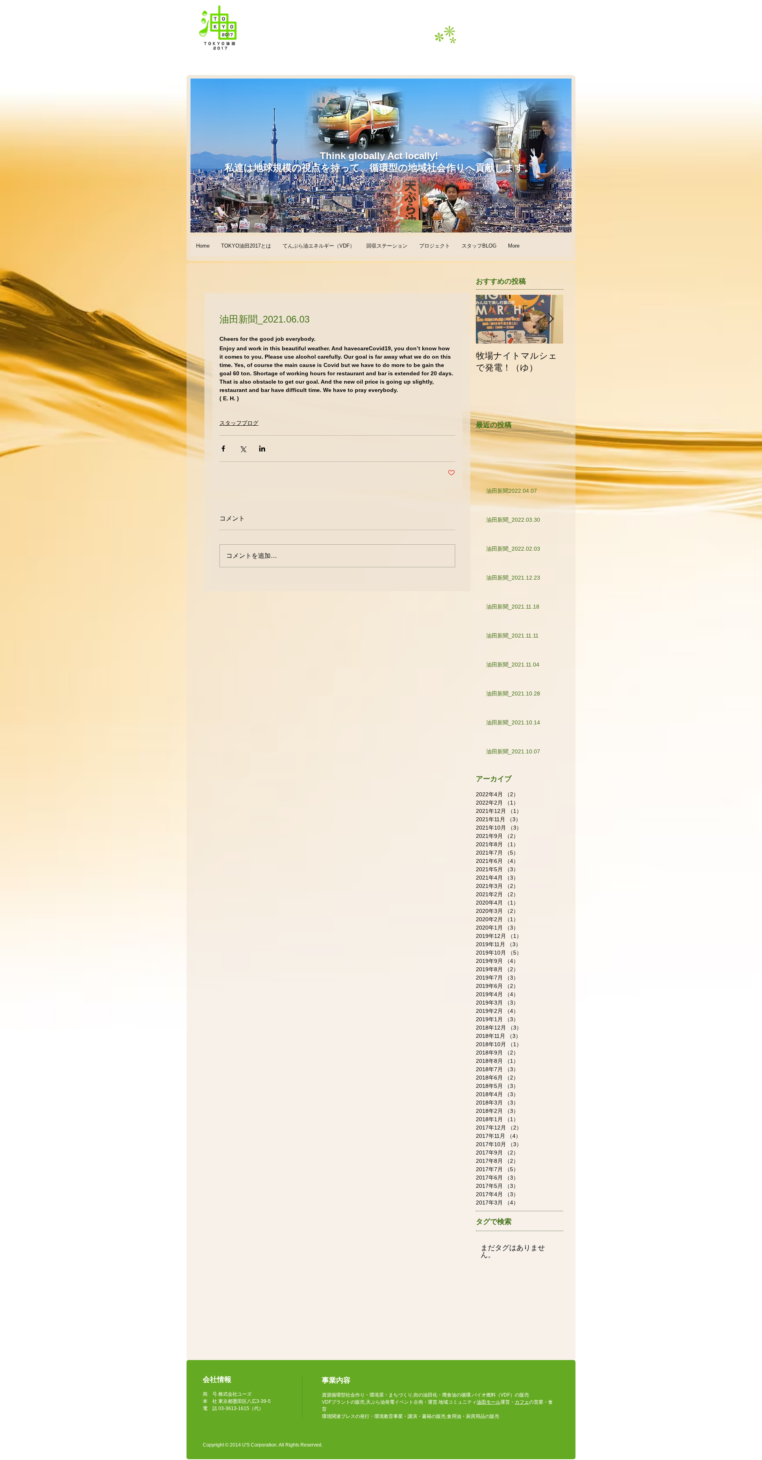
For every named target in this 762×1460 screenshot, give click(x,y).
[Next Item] (550, 319)
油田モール (488, 1402)
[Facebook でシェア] (223, 448)
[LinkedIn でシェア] (262, 448)
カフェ (522, 1402)
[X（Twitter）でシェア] (242, 448)
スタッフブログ (238, 423)
